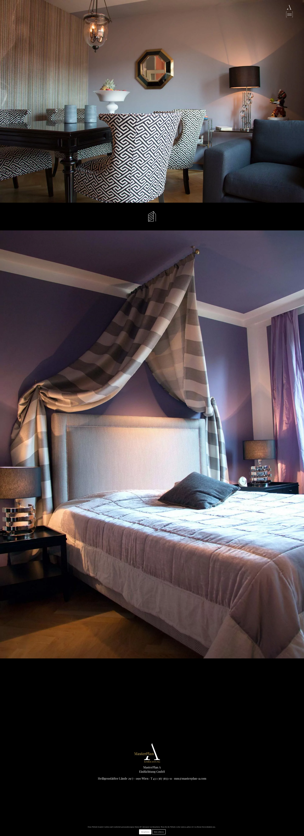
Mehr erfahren (159, 832)
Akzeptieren (145, 832)
